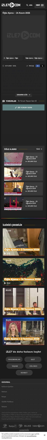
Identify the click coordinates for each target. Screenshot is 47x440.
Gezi (33, 359)
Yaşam (15, 366)
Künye (4, 397)
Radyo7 (13, 426)
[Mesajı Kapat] (44, 435)
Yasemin (24, 430)
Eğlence (33, 366)
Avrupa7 (21, 426)
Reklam (4, 392)
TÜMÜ (38, 149)
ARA (30, 5)
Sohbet (24, 373)
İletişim (4, 407)
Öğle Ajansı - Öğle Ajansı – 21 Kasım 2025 (34, 59)
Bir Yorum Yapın (24, 108)
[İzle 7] (11, 5)
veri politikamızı (31, 436)
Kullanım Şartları (7, 386)
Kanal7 (5, 426)
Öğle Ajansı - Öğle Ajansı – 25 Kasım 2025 (11, 59)
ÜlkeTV (27, 426)
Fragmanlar (14, 359)
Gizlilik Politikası (7, 402)
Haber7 (38, 426)
